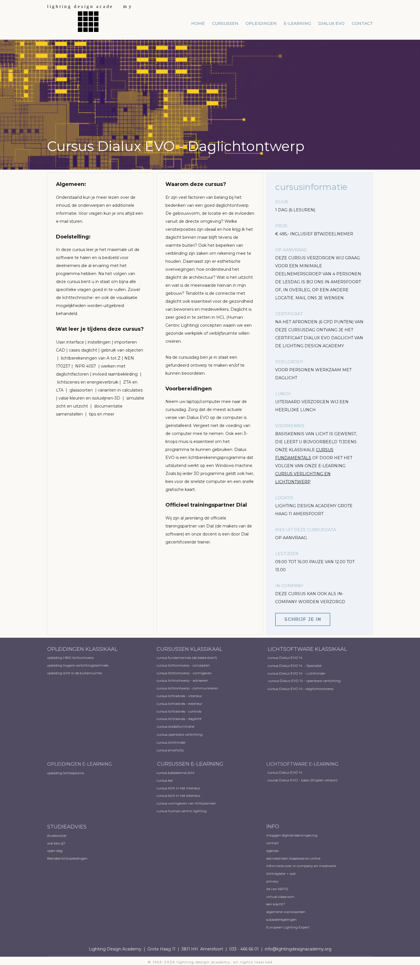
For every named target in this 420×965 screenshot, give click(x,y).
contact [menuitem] (362, 23)
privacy (272, 881)
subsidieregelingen (281, 919)
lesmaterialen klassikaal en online (293, 858)
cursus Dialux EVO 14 (285, 657)
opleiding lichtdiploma (65, 773)
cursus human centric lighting (182, 811)
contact (272, 843)
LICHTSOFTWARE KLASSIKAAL (307, 649)
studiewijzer (57, 835)
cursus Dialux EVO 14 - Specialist (295, 665)
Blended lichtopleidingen (67, 858)
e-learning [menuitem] (297, 23)
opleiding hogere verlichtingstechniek (78, 665)
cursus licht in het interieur (178, 788)
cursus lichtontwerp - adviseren (182, 680)
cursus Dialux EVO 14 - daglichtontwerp (300, 689)
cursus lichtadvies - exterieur (180, 703)
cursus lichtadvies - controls (179, 711)
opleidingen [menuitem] (261, 23)
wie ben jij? (56, 843)
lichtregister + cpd (280, 873)
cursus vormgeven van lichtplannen (186, 803)
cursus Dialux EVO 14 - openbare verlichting (304, 681)
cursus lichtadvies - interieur (179, 696)
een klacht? (275, 904)
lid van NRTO (277, 889)
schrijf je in (302, 619)
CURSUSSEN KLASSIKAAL (189, 649)
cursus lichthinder (171, 742)
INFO (272, 826)
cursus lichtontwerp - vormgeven (184, 673)
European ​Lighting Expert (287, 927)
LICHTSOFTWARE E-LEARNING (302, 764)
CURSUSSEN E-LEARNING (190, 764)
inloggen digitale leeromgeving (291, 835)
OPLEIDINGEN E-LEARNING (79, 764)
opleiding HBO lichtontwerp (70, 657)
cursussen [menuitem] (225, 23)
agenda (272, 850)
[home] (90, 18)
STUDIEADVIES (67, 827)
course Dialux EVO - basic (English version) (302, 780)
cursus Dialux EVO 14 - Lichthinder (296, 673)
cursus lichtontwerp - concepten (184, 665)
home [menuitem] (198, 23)
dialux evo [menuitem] (331, 23)
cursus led (165, 780)
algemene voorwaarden (285, 912)
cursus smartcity (170, 750)
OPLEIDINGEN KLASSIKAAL (83, 649)
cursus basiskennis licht (176, 773)
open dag (55, 850)
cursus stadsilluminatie (175, 726)
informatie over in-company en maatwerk (301, 866)
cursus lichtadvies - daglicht (179, 719)
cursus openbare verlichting (180, 734)
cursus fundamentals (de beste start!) (187, 657)
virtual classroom (280, 896)
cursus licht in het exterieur (179, 795)
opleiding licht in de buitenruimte (74, 673)
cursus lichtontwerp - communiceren (187, 688)
